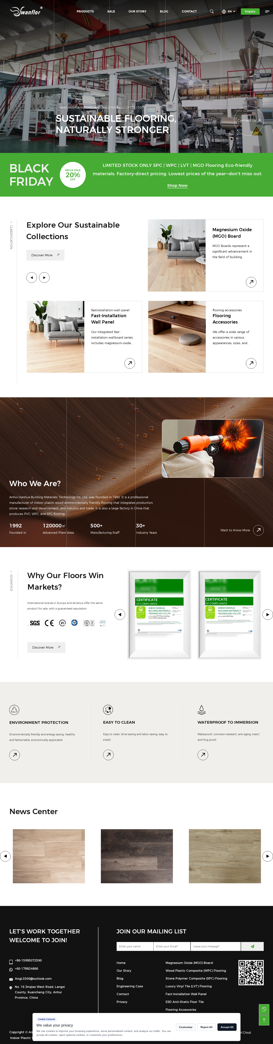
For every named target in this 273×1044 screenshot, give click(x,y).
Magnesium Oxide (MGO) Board (189, 963)
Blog (164, 11)
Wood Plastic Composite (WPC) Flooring (196, 970)
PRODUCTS (85, 11)
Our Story (137, 11)
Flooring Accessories (181, 1009)
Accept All (227, 1027)
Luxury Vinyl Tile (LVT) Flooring (189, 986)
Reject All (206, 1027)
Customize (185, 1027)
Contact (189, 11)
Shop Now (177, 185)
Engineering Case (130, 986)
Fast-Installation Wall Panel (186, 994)
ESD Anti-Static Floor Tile (185, 1002)
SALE (111, 11)
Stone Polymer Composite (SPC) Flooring (109, 327)
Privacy (122, 1002)
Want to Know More (235, 530)
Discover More (42, 255)
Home (121, 963)
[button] (31, 277)
